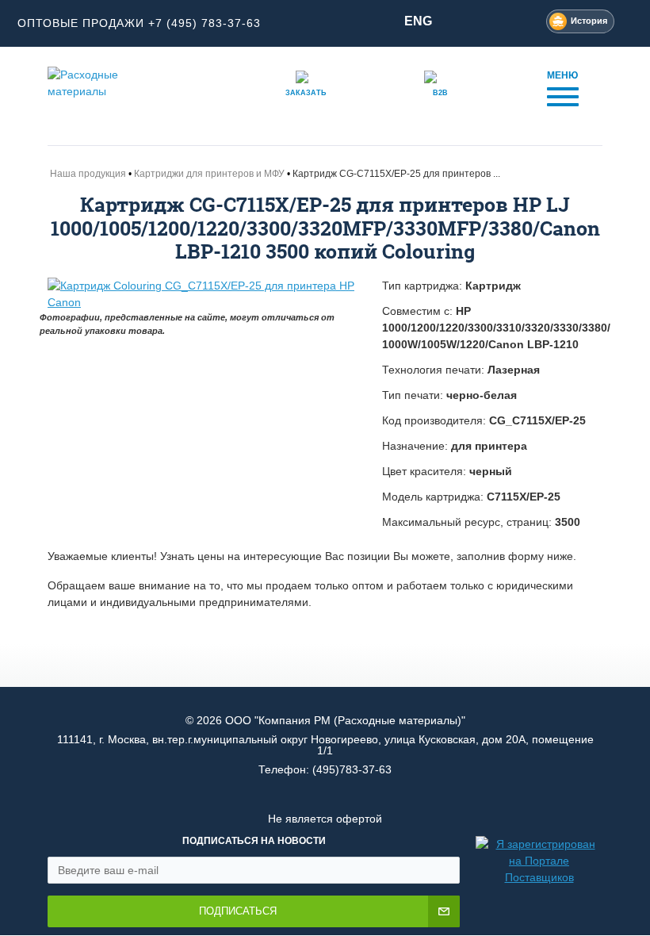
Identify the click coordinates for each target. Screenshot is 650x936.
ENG (418, 21)
